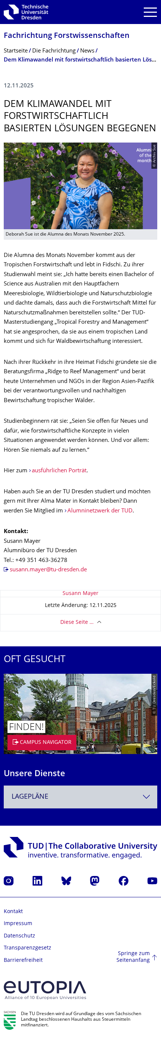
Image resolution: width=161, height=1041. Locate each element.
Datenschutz (19, 936)
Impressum (18, 923)
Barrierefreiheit (23, 960)
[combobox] (80, 797)
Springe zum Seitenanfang (133, 957)
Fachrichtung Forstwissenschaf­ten (67, 36)
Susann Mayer (80, 593)
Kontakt (13, 911)
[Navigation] (150, 12)
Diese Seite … (77, 622)
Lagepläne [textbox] (30, 797)
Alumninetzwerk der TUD (100, 511)
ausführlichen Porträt (59, 471)
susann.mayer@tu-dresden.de (48, 570)
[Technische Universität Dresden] (26, 12)
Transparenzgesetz (27, 948)
